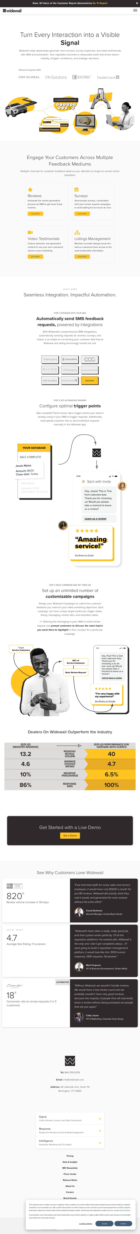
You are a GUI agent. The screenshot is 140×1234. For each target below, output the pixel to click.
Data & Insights (70, 1162)
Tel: (70, 1072)
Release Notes (70, 1180)
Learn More (35, 214)
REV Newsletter (70, 1168)
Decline (123, 1224)
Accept (104, 1224)
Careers (70, 1192)
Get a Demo (70, 835)
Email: (70, 1079)
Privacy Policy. (125, 1210)
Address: (70, 1088)
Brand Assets (70, 1198)
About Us (70, 1186)
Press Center (70, 1174)
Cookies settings (85, 1224)
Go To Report (100, 3)
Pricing (70, 1156)
